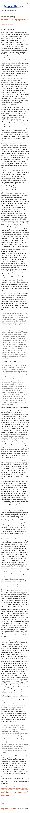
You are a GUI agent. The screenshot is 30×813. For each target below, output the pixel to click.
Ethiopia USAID (11, 791)
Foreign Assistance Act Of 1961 (21, 792)
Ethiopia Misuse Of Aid (18, 789)
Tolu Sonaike (4, 809)
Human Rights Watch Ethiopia (8, 793)
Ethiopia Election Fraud (17, 788)
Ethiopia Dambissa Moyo (19, 786)
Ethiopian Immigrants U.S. (7, 792)
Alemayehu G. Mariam (7, 24)
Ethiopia (7, 786)
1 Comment (8, 795)
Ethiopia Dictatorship (6, 788)
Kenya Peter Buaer (19, 793)
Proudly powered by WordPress (8, 808)
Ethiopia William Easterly (22, 791)
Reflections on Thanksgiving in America (14, 20)
